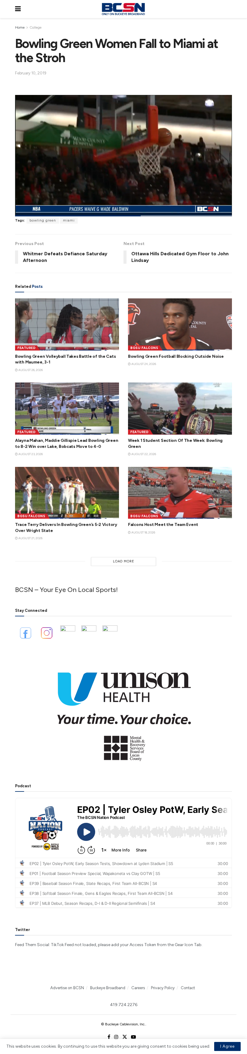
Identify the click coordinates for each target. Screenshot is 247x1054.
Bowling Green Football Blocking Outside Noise (176, 356)
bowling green (43, 220)
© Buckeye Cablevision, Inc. (123, 1024)
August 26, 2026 (30, 370)
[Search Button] (229, 9)
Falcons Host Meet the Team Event (163, 524)
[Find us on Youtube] (133, 1037)
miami (69, 220)
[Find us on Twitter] (124, 1037)
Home (20, 27)
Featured (26, 348)
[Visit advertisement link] (123, 712)
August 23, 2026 (30, 454)
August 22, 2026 (143, 454)
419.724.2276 (123, 1004)
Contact (188, 988)
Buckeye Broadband (107, 988)
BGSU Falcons (144, 348)
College (36, 27)
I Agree (227, 1046)
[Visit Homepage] (123, 9)
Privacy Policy (163, 988)
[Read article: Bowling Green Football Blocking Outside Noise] (180, 324)
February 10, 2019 (30, 73)
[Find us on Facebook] (109, 1037)
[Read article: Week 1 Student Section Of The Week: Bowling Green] (180, 408)
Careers (138, 988)
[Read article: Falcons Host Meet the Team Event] (180, 493)
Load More (123, 561)
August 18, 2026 (143, 532)
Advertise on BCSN (67, 988)
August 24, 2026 (143, 364)
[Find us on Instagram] (116, 1037)
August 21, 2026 (30, 538)
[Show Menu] (18, 9)
